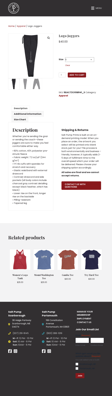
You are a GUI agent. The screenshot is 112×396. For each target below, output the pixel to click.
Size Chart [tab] (20, 119)
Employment (84, 318)
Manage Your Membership (85, 313)
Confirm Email (97, 345)
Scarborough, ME (88, 364)
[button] (48, 37)
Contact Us (84, 322)
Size (61, 59)
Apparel (21, 26)
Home (11, 26)
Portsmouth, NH (87, 368)
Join (80, 375)
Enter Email (80, 345)
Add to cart (76, 74)
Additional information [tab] (27, 113)
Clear (67, 65)
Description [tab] (20, 108)
